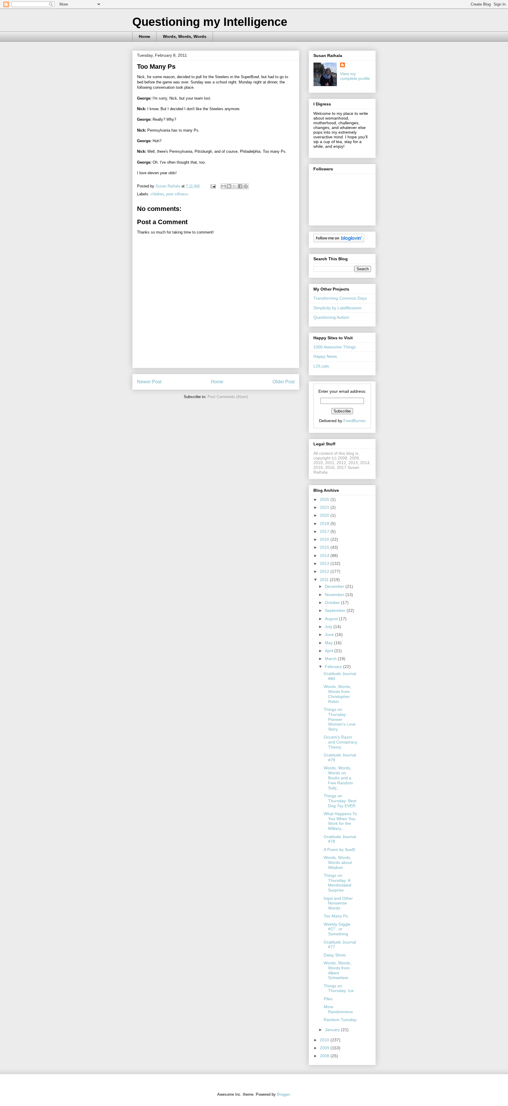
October (333, 602)
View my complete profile (355, 76)
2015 (325, 547)
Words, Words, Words (184, 36)
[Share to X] (235, 186)
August (332, 618)
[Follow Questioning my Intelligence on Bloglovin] (338, 241)
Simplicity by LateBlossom (337, 308)
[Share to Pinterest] (246, 186)
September (336, 610)
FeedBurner (354, 420)
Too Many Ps (336, 916)
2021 (325, 507)
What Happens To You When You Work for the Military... (340, 821)
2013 (325, 563)
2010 (325, 1040)
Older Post (284, 381)
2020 (325, 515)
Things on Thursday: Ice (339, 988)
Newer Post (149, 381)
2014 (325, 555)
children (157, 194)
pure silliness (177, 194)
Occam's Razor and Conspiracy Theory (340, 742)
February (334, 666)
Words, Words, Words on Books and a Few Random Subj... (338, 778)
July (329, 626)
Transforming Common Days (340, 298)
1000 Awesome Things (334, 347)
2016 (325, 539)
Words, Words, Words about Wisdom (338, 862)
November (335, 594)
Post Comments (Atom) (228, 397)
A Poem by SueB (339, 849)
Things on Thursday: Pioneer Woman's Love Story (340, 719)
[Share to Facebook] (240, 186)
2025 (325, 499)
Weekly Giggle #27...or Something (337, 929)
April (329, 650)
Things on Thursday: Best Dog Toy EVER (340, 800)
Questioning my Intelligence (209, 21)
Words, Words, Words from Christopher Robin (337, 694)
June (330, 634)
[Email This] (223, 186)
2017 (325, 531)
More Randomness (338, 1009)
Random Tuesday (340, 1019)
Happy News (325, 356)
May (329, 642)
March (331, 658)
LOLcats (321, 366)
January (333, 1029)
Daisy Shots (335, 955)
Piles (328, 998)
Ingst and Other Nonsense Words (338, 903)
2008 (325, 1055)
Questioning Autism (331, 317)
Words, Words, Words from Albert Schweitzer (337, 970)
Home (144, 36)
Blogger (283, 1094)
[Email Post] (212, 186)
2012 (325, 571)
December (335, 586)
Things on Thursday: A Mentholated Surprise (337, 882)
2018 (325, 523)
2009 (325, 1047)
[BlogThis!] (229, 186)
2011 (325, 579)
